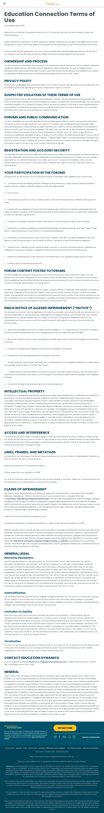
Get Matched (65, 728)
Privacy (22, 85)
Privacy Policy (10, 748)
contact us (32, 662)
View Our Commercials (91, 737)
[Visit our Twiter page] (55, 737)
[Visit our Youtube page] (64, 737)
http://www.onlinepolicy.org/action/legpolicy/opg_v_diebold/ (40, 541)
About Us (19, 748)
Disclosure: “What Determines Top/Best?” (52, 748)
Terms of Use (32, 748)
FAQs (25, 748)
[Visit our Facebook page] (60, 737)
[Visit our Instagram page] (69, 737)
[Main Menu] (4, 3)
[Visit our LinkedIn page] (74, 737)
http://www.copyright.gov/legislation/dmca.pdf (27, 499)
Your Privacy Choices (74, 748)
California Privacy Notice (90, 748)
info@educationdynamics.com (53, 662)
